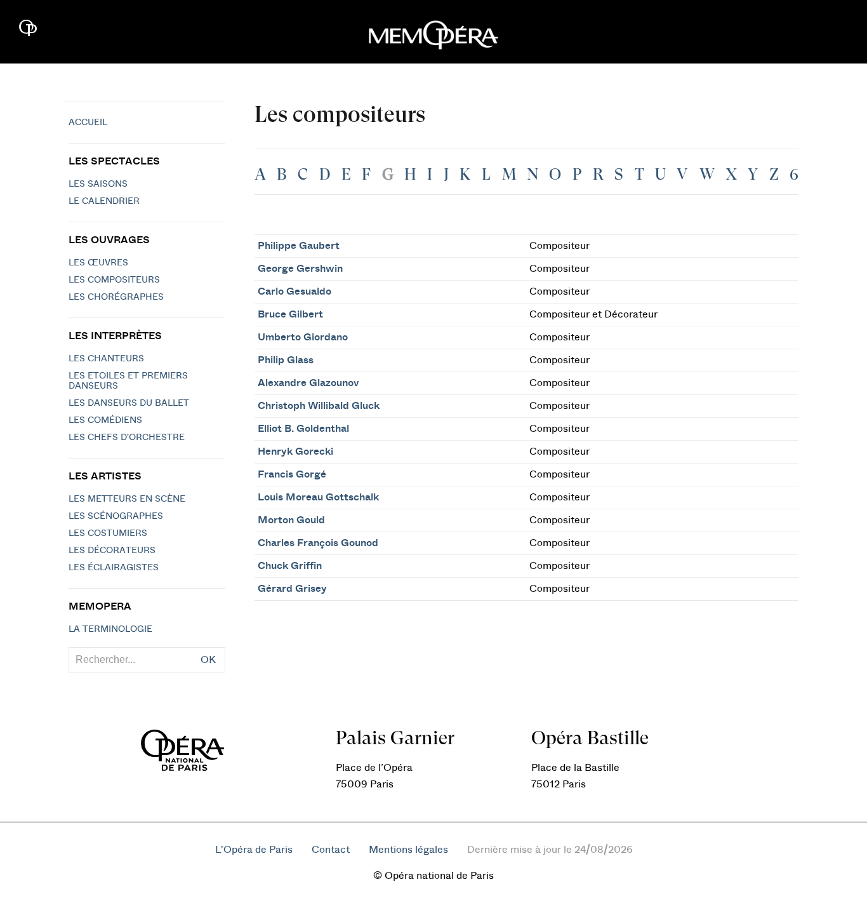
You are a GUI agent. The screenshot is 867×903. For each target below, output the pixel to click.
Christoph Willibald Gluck (319, 406)
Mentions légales (408, 850)
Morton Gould (291, 520)
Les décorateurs (112, 550)
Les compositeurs (114, 280)
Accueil (88, 122)
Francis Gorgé (292, 474)
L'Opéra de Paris (254, 850)
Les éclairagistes (114, 567)
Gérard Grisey (292, 589)
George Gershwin (300, 269)
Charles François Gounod (318, 543)
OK (208, 660)
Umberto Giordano (303, 337)
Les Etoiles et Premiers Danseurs (128, 381)
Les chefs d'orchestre (127, 437)
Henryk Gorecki (295, 451)
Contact (331, 850)
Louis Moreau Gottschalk (318, 497)
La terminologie (110, 629)
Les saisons (98, 184)
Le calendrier (104, 201)
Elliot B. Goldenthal (303, 429)
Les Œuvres (98, 262)
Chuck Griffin (290, 566)
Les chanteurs (106, 358)
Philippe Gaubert (299, 246)
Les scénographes (116, 516)
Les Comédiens (105, 420)
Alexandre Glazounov (308, 383)
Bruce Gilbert (290, 314)
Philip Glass (286, 360)
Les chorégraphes (116, 297)
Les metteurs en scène (127, 499)
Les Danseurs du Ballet (129, 403)
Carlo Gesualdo (294, 291)
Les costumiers (108, 533)
